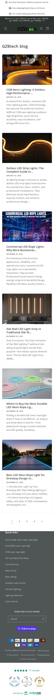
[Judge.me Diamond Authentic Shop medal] (14, 681)
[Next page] (42, 521)
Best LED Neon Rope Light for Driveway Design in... (25, 476)
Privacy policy (12, 655)
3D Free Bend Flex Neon (17, 558)
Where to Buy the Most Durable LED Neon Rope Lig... (26, 405)
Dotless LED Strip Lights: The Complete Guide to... (25, 170)
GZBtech (15, 651)
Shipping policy (43, 655)
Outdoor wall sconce (15, 583)
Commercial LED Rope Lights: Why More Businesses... (25, 248)
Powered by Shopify (27, 651)
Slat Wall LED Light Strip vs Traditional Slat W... (23, 330)
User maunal (11, 601)
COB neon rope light (15, 552)
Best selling (11, 576)
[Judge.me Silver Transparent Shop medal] (27, 681)
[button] (5, 28)
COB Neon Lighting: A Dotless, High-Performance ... (25, 91)
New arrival (11, 570)
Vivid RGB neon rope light (18, 545)
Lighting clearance (14, 595)
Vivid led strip (12, 564)
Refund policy (43, 651)
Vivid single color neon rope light (21, 539)
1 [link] (12, 521)
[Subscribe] (43, 619)
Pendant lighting (13, 589)
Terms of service (28, 655)
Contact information (28, 659)
